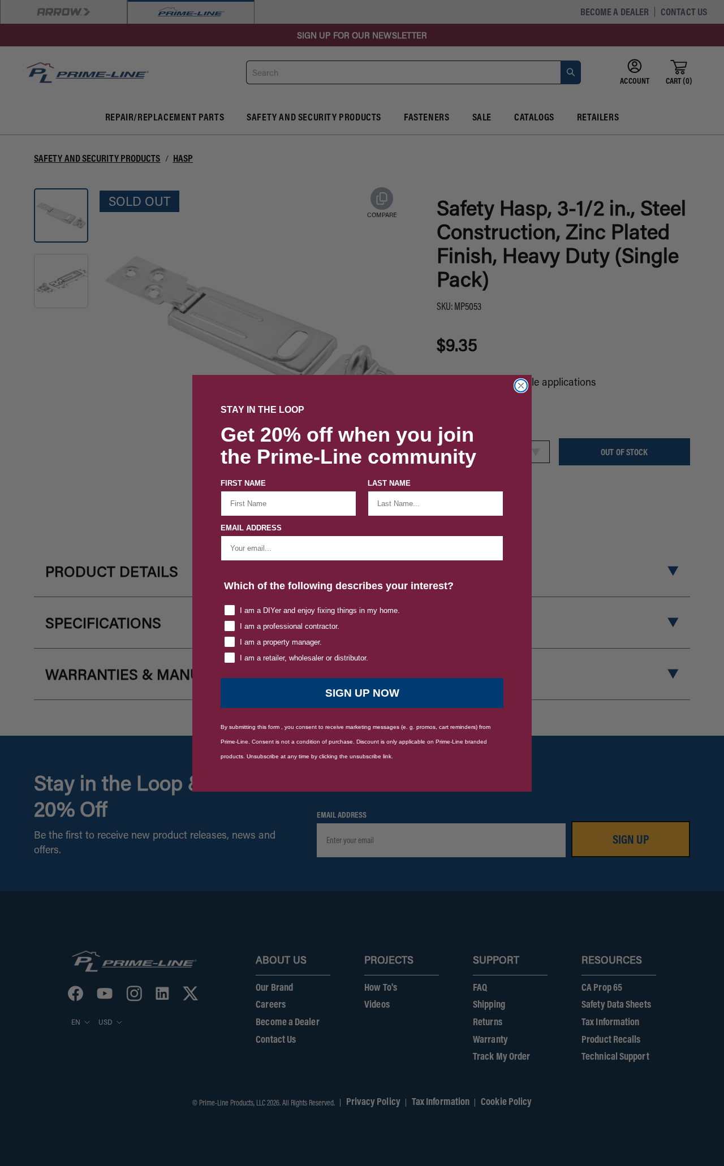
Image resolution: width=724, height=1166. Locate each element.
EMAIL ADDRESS (251, 528)
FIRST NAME (243, 483)
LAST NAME (389, 483)
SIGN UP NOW (362, 693)
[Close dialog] (521, 385)
